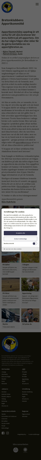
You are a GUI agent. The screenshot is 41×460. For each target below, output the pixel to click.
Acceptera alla (20, 233)
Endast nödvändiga (20, 239)
